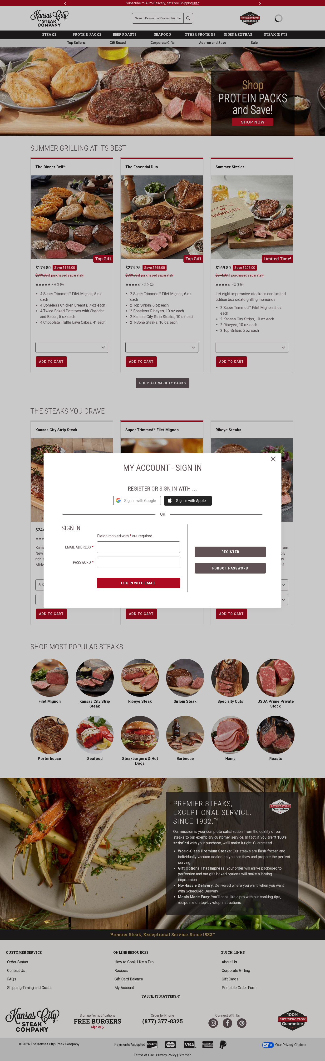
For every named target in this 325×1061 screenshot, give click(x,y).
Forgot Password (230, 568)
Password (83, 562)
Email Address (79, 547)
